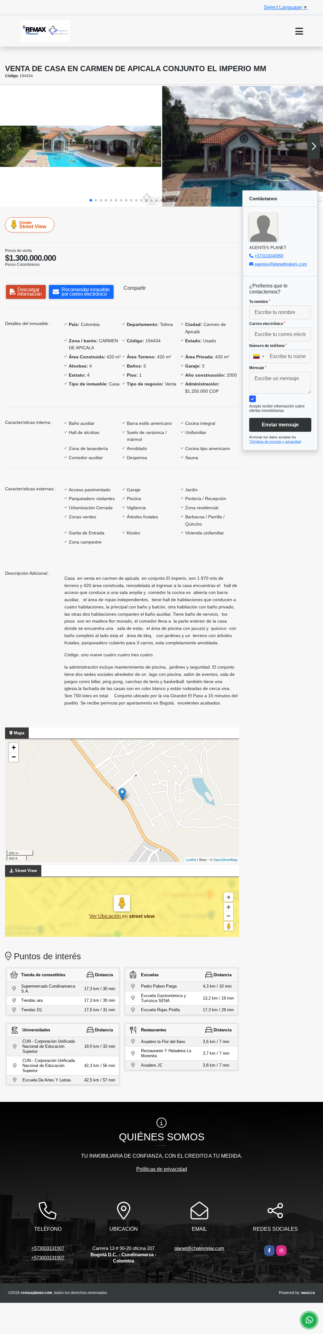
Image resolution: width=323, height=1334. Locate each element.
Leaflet (191, 859)
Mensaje (258, 367)
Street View (32, 224)
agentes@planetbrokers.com (281, 264)
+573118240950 (269, 256)
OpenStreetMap (225, 859)
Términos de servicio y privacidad (275, 441)
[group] (80, 146)
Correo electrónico (267, 323)
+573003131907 (47, 1248)
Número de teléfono (268, 345)
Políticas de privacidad (161, 1169)
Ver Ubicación (105, 916)
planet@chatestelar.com (199, 1248)
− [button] (14, 757)
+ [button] (14, 747)
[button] (91, 200)
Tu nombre (259, 301)
